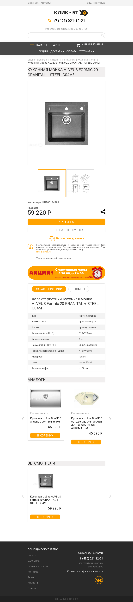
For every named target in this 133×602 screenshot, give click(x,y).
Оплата (71, 51)
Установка (86, 51)
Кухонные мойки (87, 59)
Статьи (32, 588)
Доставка (57, 51)
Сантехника (68, 59)
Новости (33, 582)
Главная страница (37, 59)
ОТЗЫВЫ (79, 289)
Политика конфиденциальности (85, 571)
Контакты (46, 3)
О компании (33, 3)
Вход (89, 3)
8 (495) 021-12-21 (91, 558)
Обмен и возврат (38, 566)
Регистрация (99, 3)
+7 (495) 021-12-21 (69, 20)
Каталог (48, 45)
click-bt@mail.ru (43, 252)
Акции (43, 51)
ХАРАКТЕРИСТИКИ (49, 289)
